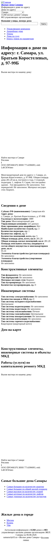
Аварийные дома (15, 31)
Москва (10, 520)
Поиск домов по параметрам (20, 39)
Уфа (9, 525)
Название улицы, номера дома (16, 21)
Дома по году (13, 36)
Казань (10, 523)
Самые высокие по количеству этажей (25, 491)
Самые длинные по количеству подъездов (26, 496)
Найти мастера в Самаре (12, 157)
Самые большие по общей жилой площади (27, 489)
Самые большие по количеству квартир (25, 486)
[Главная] (6, 2)
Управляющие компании (18, 29)
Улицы (10, 34)
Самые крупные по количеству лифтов (25, 494)
